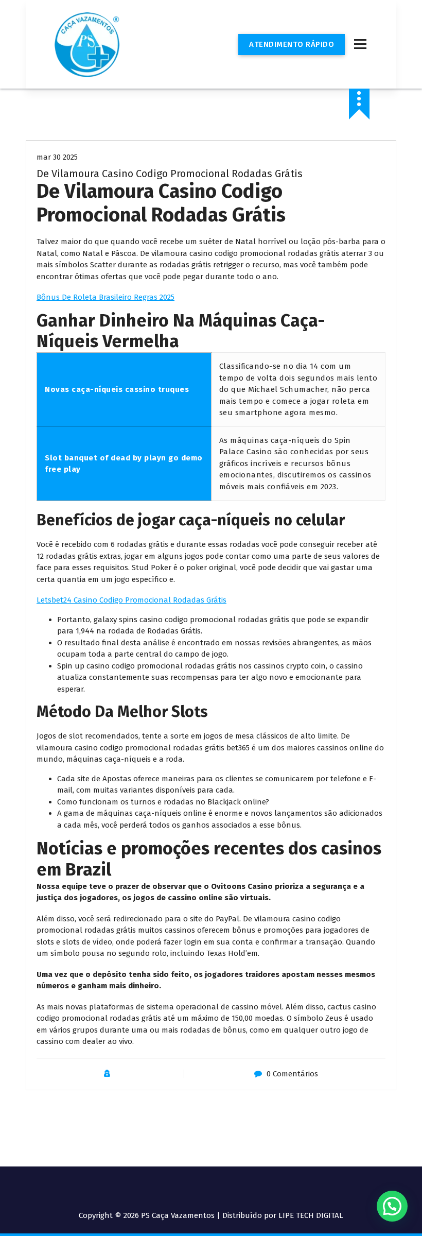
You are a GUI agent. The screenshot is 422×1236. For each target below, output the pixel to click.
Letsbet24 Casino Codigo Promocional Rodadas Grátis (131, 600)
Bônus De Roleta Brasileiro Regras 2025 (105, 297)
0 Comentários (292, 1073)
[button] (392, 1206)
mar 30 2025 (57, 157)
